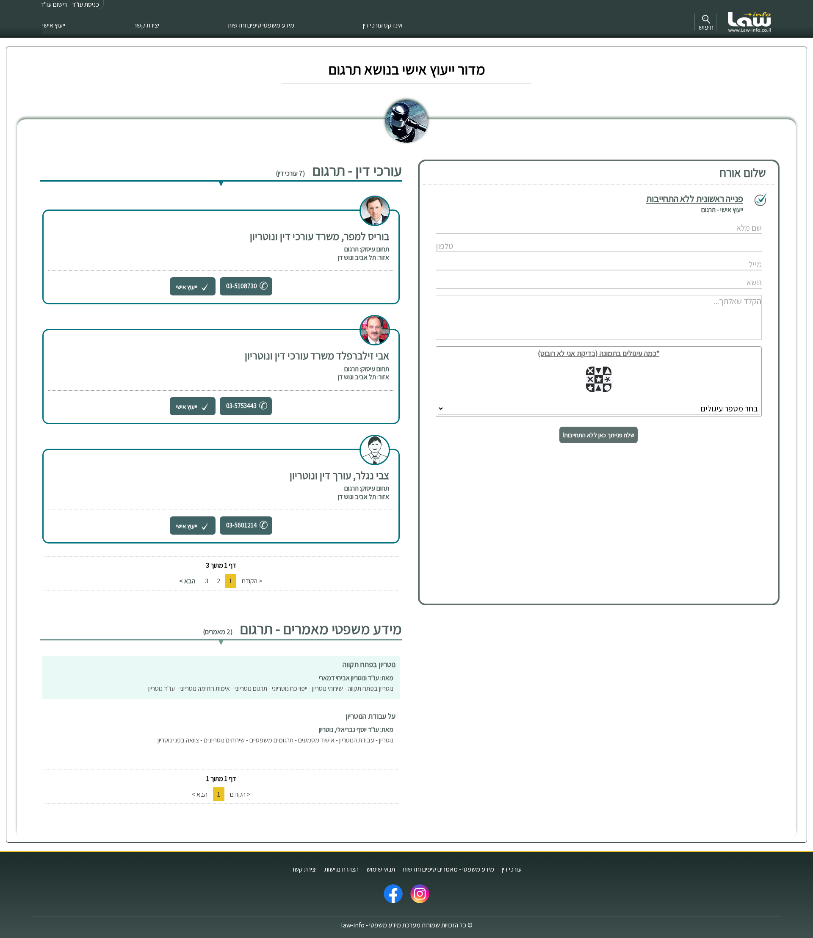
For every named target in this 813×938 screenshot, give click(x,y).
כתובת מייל (577, 255)
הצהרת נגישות (341, 869)
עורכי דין (512, 869)
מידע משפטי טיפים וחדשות (261, 25)
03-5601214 (241, 525)
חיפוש (706, 27)
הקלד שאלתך (577, 292)
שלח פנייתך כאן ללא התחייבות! (598, 435)
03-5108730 (241, 286)
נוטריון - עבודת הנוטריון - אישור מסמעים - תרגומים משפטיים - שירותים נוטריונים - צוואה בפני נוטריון (275, 740)
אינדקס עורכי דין (383, 25)
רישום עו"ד (54, 4)
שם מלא (577, 219)
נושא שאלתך (577, 273)
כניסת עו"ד (85, 4)
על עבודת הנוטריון (370, 716)
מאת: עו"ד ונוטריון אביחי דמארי (356, 677)
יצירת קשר (146, 25)
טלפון (577, 237)
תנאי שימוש (380, 869)
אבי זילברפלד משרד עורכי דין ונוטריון (317, 355)
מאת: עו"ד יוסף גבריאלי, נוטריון (356, 729)
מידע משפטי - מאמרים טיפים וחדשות (448, 869)
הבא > (187, 581)
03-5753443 (241, 406)
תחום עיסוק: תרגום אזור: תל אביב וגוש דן (363, 253)
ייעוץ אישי (53, 25)
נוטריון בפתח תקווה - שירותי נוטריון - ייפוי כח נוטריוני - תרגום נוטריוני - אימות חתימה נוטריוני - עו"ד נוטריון (270, 688)
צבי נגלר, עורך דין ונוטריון (339, 475)
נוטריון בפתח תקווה (369, 664)
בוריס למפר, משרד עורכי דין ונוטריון (319, 236)
